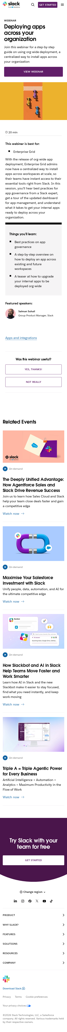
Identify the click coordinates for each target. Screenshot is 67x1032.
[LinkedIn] (15, 902)
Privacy (7, 996)
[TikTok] (51, 902)
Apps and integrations (21, 338)
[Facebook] (29, 902)
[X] (37, 902)
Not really (33, 381)
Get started (47, 4)
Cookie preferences (37, 996)
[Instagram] (22, 902)
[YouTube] (44, 902)
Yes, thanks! (33, 369)
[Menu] (62, 5)
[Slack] (11, 5)
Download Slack (12, 988)
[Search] (33, 4)
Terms (18, 996)
